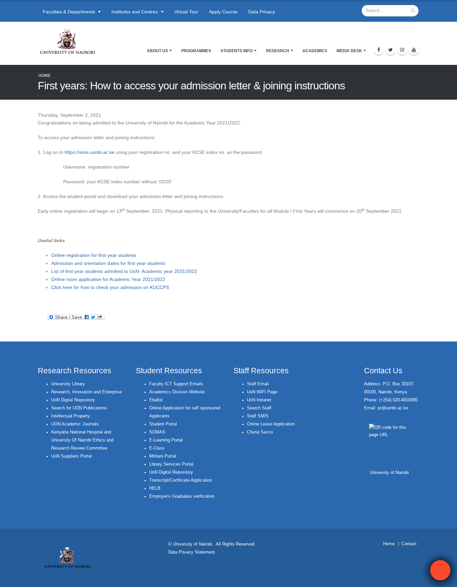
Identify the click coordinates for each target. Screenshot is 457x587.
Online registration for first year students (93, 255)
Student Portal (163, 424)
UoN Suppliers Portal (71, 456)
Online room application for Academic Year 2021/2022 (108, 279)
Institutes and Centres (135, 11)
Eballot (156, 400)
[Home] (70, 41)
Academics (314, 50)
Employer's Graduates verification (181, 496)
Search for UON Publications (79, 408)
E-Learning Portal (166, 440)
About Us (157, 50)
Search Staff (259, 408)
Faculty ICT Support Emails (176, 384)
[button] (440, 570)
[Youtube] (414, 50)
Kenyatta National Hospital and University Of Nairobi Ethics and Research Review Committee (82, 440)
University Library (68, 384)
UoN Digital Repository (73, 400)
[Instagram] (402, 50)
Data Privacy (261, 11)
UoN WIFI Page (262, 392)
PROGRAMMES (196, 50)
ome (390, 544)
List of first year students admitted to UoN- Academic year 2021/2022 (124, 271)
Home (44, 75)
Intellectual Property (70, 416)
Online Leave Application (271, 424)
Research (277, 50)
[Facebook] (379, 50)
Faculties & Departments (69, 11)
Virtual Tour (186, 11)
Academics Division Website (177, 392)
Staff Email (258, 384)
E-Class (157, 448)
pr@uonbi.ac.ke (393, 408)
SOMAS (157, 432)
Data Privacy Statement (191, 552)
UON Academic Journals (75, 424)
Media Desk (349, 50)
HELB (155, 488)
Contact (409, 544)
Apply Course (223, 11)
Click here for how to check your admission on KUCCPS (110, 287)
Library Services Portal (171, 464)
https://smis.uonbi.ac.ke (89, 152)
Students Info (236, 50)
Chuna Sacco (260, 432)
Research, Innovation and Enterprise (86, 392)
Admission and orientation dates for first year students (108, 263)
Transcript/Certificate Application (180, 480)
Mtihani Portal (162, 456)
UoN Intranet (259, 400)
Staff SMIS (258, 416)
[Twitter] (390, 50)
